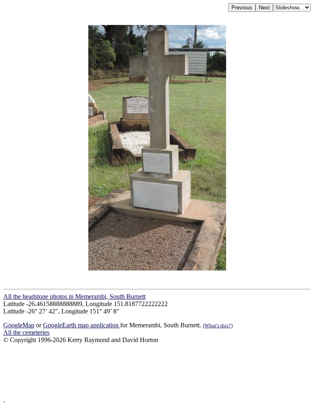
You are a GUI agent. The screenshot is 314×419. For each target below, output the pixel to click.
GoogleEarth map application (81, 325)
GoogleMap (18, 325)
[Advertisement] (157, 372)
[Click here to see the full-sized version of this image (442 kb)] (157, 268)
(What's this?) (218, 325)
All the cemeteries (26, 332)
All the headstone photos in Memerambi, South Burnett (74, 296)
